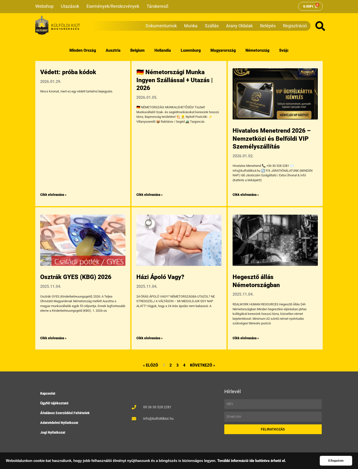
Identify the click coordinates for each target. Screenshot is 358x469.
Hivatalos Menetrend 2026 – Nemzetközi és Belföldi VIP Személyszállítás (272, 138)
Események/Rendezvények (112, 6)
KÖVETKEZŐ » (202, 365)
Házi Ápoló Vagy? (160, 276)
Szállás (212, 25)
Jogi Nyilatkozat (52, 432)
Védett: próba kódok (68, 72)
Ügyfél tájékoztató (54, 403)
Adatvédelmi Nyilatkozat (59, 423)
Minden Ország (82, 50)
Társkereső (157, 6)
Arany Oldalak (239, 25)
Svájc (284, 50)
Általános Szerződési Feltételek (65, 413)
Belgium (137, 50)
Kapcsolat (47, 393)
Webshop (44, 6)
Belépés (268, 25)
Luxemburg (191, 50)
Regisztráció (295, 25)
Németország (257, 50)
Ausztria (113, 50)
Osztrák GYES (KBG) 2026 (75, 276)
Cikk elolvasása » (53, 195)
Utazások (70, 6)
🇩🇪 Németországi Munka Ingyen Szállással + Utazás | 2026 (174, 80)
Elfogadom (336, 460)
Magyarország (223, 50)
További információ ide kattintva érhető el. (251, 461)
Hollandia (162, 50)
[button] (320, 26)
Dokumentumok (161, 25)
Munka (191, 25)
